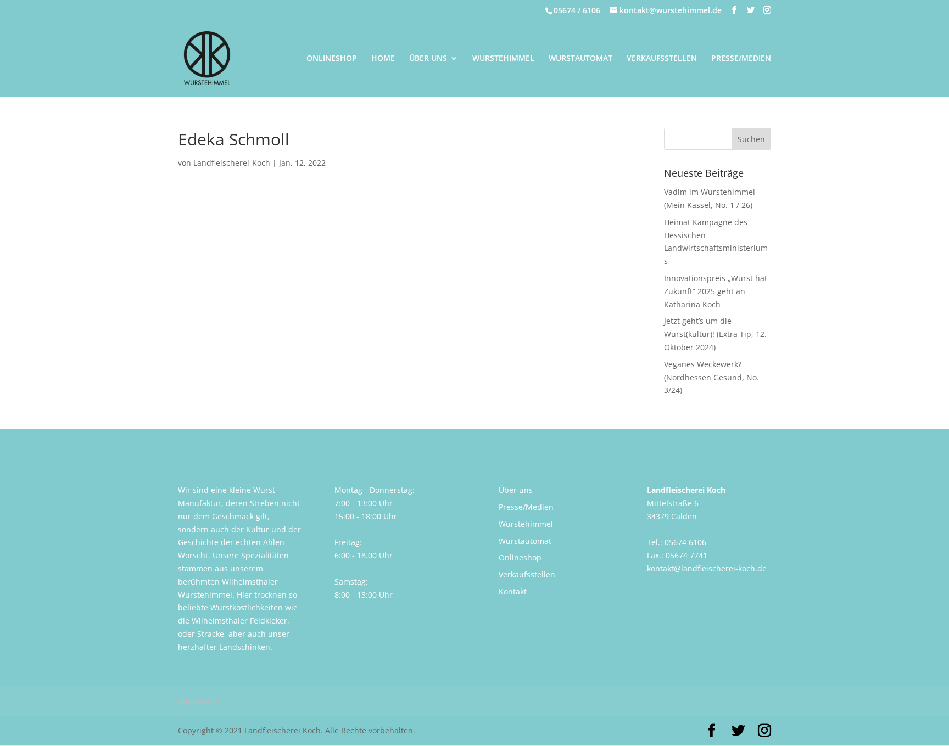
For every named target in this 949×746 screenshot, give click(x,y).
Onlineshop (520, 557)
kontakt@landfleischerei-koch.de (707, 568)
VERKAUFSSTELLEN (662, 58)
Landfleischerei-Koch (231, 163)
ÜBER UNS (428, 58)
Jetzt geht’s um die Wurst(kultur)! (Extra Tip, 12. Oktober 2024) (715, 334)
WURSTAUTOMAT (580, 58)
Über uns (516, 490)
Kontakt (513, 591)
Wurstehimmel (526, 524)
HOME (383, 58)
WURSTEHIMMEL (503, 58)
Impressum (199, 700)
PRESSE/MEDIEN (741, 58)
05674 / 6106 (577, 10)
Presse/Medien (526, 507)
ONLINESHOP (331, 58)
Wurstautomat (525, 541)
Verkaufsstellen (527, 574)
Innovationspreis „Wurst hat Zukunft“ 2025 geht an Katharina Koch (715, 291)
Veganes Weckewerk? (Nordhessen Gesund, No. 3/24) (711, 377)
